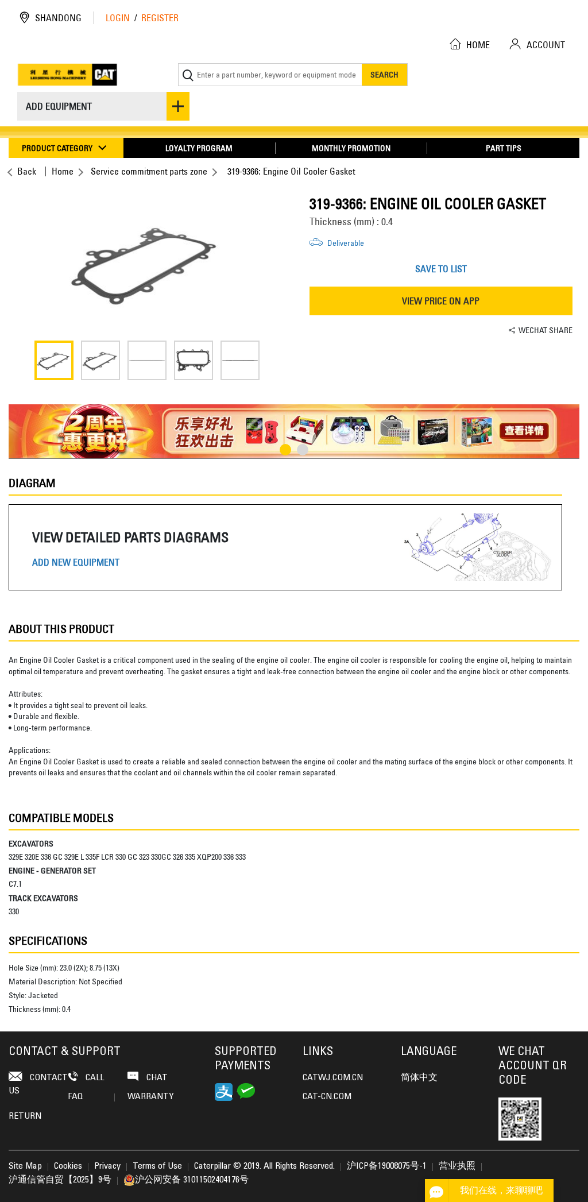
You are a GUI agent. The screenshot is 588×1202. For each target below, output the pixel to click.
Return (25, 1116)
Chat (156, 1078)
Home (63, 171)
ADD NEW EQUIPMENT (75, 562)
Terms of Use (157, 1166)
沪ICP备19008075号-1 (387, 1166)
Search (384, 74)
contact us (38, 1084)
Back (26, 171)
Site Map (25, 1166)
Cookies (68, 1166)
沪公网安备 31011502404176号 (192, 1180)
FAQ (75, 1096)
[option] (147, 263)
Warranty (150, 1096)
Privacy (107, 1166)
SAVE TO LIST (441, 269)
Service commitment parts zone (149, 171)
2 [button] (302, 449)
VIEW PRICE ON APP (440, 301)
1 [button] (285, 449)
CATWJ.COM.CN (333, 1078)
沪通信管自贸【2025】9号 (60, 1180)
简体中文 (419, 1078)
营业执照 (457, 1166)
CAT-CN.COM (327, 1096)
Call (93, 1078)
